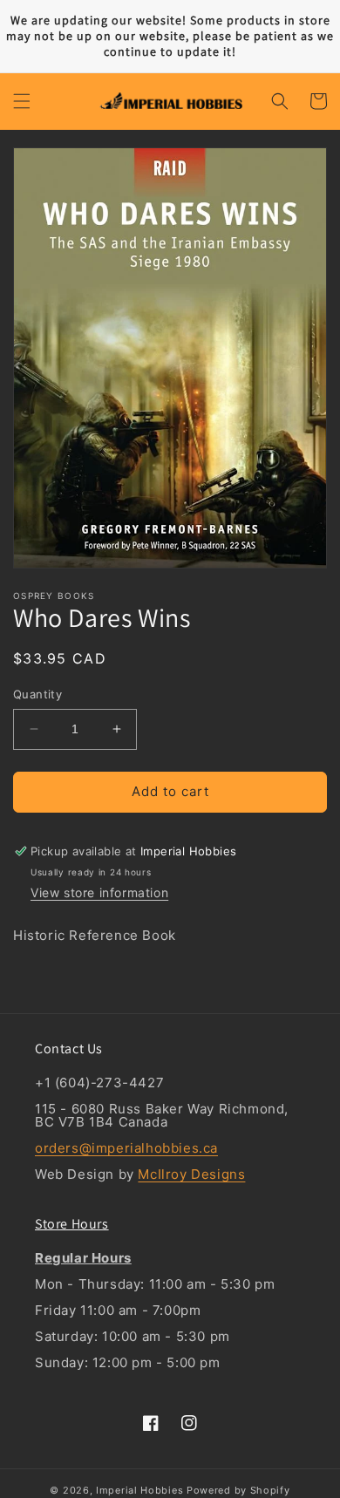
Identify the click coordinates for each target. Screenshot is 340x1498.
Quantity (37, 694)
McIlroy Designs (191, 1174)
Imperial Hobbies (139, 1490)
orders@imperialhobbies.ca (126, 1148)
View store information (99, 892)
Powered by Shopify (238, 1490)
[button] (22, 101)
